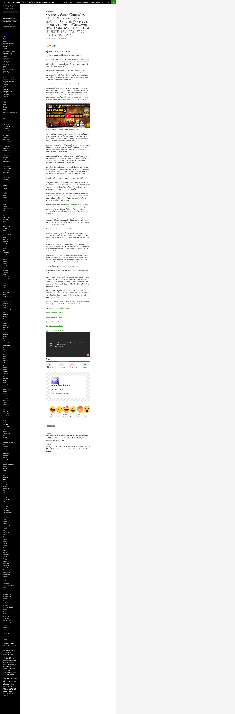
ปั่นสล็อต (5, 515)
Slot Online (5, 437)
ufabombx (5, 477)
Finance (5, 259)
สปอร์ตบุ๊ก (5, 528)
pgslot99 (5, 369)
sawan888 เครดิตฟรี (7, 418)
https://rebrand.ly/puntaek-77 (55, 312)
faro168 (5, 254)
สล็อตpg (5, 559)
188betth (5, 197)
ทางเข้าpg (5, 506)
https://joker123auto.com (9, 43)
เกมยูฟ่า (5, 592)
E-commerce (6, 252)
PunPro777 (5, 387)
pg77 (4, 349)
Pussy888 (5, 393)
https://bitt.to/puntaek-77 (54, 317)
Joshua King (62, 38)
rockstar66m (6, 404)
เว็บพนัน (5, 609)
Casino (4, 248)
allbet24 (5, 107)
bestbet (4, 230)
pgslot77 (5, 365)
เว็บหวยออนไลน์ (6, 73)
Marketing (5, 318)
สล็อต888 (5, 545)
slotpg (4, 97)
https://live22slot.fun (8, 58)
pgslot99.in (5, 371)
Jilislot (4, 283)
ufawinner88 (6, 488)
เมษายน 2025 (6, 157)
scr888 (4, 422)
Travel (4, 466)
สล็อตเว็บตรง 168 (7, 572)
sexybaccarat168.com (8, 429)
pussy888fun (6, 396)
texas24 (5, 462)
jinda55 (4, 285)
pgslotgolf (5, 373)
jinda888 (5, 288)
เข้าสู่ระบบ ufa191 (7, 594)
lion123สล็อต (6, 303)
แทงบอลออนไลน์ (7, 620)
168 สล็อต (5, 188)
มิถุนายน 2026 (6, 126)
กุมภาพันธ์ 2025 (6, 161)
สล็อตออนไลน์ (6, 565)
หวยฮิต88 (5, 587)
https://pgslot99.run (7, 91)
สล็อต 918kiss (6, 532)
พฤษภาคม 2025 (6, 155)
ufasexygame (6, 484)
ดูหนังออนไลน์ (6, 61)
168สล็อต (5, 193)
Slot (4, 435)
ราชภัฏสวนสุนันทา (7, 526)
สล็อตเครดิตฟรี (49, 11)
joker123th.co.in (7, 296)
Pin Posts (107, 2)
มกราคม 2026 (6, 137)
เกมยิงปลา (5, 589)
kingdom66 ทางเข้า (7, 301)
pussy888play (6, 398)
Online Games (6, 327)
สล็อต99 (5, 556)
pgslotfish (9, 660)
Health (4, 274)
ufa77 (4, 470)
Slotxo (4, 444)
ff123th (4, 257)
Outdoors (5, 329)
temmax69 (5, 459)
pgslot (4, 66)
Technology (5, 455)
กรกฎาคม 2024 (6, 177)
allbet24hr (5, 219)
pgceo (4, 354)
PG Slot (4, 340)
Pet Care (5, 336)
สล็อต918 (5, 552)
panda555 (5, 334)
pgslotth (5, 376)
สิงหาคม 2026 (6, 122)
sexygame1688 (6, 433)
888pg (4, 204)
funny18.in (5, 265)
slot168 (4, 440)
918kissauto (6, 210)
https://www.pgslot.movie (9, 51)
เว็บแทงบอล (6, 618)
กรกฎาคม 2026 (6, 124)
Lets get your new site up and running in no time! (89, 2)
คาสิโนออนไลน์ (6, 495)
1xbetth (5, 101)
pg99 (4, 54)
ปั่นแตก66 (5, 517)
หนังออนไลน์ (6, 583)
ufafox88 (5, 479)
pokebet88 (5, 378)
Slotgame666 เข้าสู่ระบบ (8, 442)
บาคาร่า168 (6, 94)
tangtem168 (6, 453)
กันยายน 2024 (6, 172)
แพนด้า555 (5, 625)
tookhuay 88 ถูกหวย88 (8, 464)
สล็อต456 (5, 537)
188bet (4, 195)
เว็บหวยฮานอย (6, 616)
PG (3, 338)
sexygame (5, 431)
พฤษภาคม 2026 (6, 128)
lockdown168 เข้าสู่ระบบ (9, 310)
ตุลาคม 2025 (6, 144)
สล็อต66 (5, 541)
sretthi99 (5, 448)
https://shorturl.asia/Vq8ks (54, 326)
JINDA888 (5, 89)
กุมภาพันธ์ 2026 (6, 135)
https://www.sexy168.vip (9, 69)
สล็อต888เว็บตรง (7, 548)
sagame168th (6, 413)
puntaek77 (5, 391)
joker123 (5, 38)
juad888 (5, 299)
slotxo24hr (5, 96)
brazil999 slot (6, 243)
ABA (4, 215)
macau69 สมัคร (6, 316)
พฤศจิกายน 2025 (7, 142)
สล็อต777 (5, 543)
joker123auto (6, 292)
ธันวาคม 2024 (6, 166)
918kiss (4, 36)
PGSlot (4, 362)
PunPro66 (5, 382)
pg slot (4, 106)
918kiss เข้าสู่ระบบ (7, 208)
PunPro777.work (7, 389)
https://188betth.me (7, 111)
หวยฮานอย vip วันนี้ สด (8, 585)
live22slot (5, 307)
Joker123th (6, 654)
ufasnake (5, 486)
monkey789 (6, 321)
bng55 (4, 237)
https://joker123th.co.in (8, 81)
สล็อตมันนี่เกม (6, 563)
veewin (4, 490)
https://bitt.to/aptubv (53, 321)
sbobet (4, 420)
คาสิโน (4, 493)
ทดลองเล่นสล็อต (6, 504)
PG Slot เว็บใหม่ (6, 343)
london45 (5, 312)
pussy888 (5, 46)
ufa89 (4, 473)
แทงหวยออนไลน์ (7, 623)
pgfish (4, 356)
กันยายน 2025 (6, 146)
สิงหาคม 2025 (6, 148)
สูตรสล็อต (5, 581)
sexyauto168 (6, 426)
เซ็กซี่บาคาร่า (6, 601)
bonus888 (5, 241)
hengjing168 (6, 277)
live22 (4, 305)
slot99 (4, 86)
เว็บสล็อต (5, 614)
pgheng (4, 358)
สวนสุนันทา (5, 578)
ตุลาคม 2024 (6, 170)
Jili (3, 281)
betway (4, 232)
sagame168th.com (7, 415)
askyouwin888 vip (7, 226)
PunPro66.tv (6, 385)
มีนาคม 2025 (6, 159)
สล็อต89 (5, 550)
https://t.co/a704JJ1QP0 (56, 330)
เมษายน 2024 (6, 179)
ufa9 (4, 475)
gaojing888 (5, 268)
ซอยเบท (5, 497)
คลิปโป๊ (4, 99)
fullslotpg (5, 56)
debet (4, 250)
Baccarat (5, 228)
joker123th (5, 294)
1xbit (4, 202)
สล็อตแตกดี (5, 576)
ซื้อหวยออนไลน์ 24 (7, 499)
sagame (4, 41)
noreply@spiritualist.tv (62, 393)
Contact (71, 2)
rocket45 (5, 402)
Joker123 (5, 290)
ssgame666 (5, 451)
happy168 (5, 272)
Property (5, 380)
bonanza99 (5, 239)
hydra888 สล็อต (6, 279)
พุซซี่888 (5, 48)
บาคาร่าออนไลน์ (7, 512)
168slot (4, 191)
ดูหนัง (4, 40)
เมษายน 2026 (6, 131)
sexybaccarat (6, 50)
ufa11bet (5, 468)
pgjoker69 (5, 360)
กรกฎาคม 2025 (6, 150)
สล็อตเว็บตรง (6, 68)
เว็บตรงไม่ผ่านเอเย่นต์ (8, 607)
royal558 (5, 407)
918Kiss (5, 206)
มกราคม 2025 (6, 164)
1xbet (4, 199)
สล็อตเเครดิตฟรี (6, 574)
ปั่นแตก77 (5, 519)
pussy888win (6, 400)
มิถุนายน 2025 (6, 153)
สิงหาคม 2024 (6, 175)
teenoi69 (5, 457)
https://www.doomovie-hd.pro (10, 112)
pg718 (4, 347)
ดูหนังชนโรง (6, 64)
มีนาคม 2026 (6, 133)
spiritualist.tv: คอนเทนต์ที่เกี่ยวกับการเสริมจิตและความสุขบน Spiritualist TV (30, 2)
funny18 (5, 263)
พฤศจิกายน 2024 (7, 168)
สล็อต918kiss (6, 554)
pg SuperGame (6, 345)
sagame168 (5, 411)
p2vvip (4, 332)
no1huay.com (6, 325)
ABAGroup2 (6, 217)
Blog (65, 2)
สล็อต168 (5, 534)
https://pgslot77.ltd (7, 53)
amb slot (5, 224)
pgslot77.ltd (6, 367)
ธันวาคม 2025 (6, 139)
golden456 (5, 270)
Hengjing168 (6, 83)
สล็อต (4, 530)
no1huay (5, 323)
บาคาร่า (5, 508)
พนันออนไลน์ (6, 521)
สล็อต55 (5, 539)
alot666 (5, 221)
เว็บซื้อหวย (5, 605)
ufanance (5, 481)
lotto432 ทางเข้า (7, 314)
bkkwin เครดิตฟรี (7, 235)
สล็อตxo (5, 561)
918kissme (5, 213)
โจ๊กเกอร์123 (6, 627)
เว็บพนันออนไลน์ (7, 612)
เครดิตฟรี (5, 598)
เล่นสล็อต (5, 603)
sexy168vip (5, 424)
